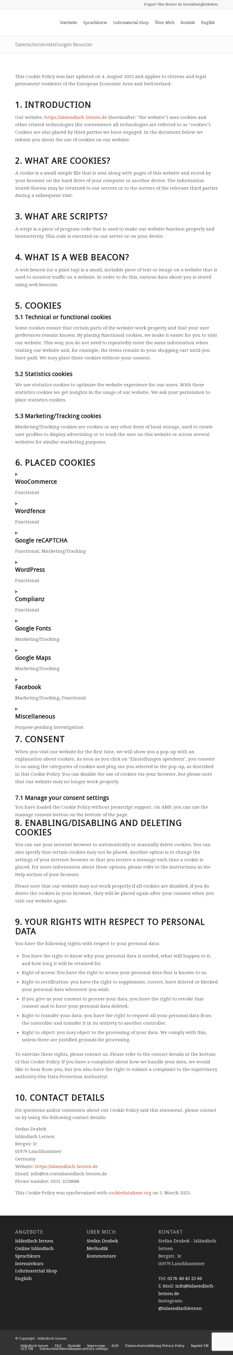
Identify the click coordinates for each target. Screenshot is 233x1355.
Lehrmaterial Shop (36, 1271)
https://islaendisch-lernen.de (75, 117)
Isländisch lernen (34, 1241)
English (23, 1278)
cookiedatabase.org (129, 1193)
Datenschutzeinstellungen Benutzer (54, 44)
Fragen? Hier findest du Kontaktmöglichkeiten (181, 4)
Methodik (97, 1248)
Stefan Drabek (102, 1241)
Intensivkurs (29, 1263)
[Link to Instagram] (17, 4)
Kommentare (101, 1256)
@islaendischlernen (180, 1308)
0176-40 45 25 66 (184, 1278)
